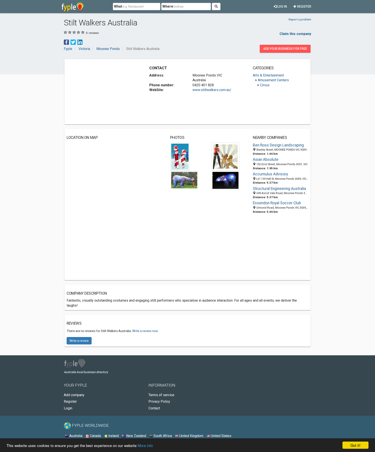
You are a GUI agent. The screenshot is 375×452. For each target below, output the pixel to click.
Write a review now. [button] (145, 331)
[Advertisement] (103, 91)
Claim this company (295, 34)
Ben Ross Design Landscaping (278, 145)
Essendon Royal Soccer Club (277, 203)
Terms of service (161, 395)
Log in (282, 6)
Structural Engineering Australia (279, 188)
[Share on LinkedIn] (79, 42)
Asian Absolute (265, 159)
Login (68, 408)
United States (220, 436)
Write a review (79, 340)
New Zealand (135, 436)
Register (303, 6)
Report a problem (300, 19)
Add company (74, 395)
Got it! (355, 445)
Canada (95, 436)
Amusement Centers (273, 80)
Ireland (113, 436)
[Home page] (73, 6)
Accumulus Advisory (270, 174)
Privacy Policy (159, 401)
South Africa (162, 436)
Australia (75, 436)
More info (145, 445)
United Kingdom (190, 436)
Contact (154, 408)
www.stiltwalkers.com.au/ (211, 90)
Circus (265, 85)
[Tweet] (73, 42)
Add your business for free (285, 48)
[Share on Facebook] (66, 42)
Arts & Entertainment (268, 75)
